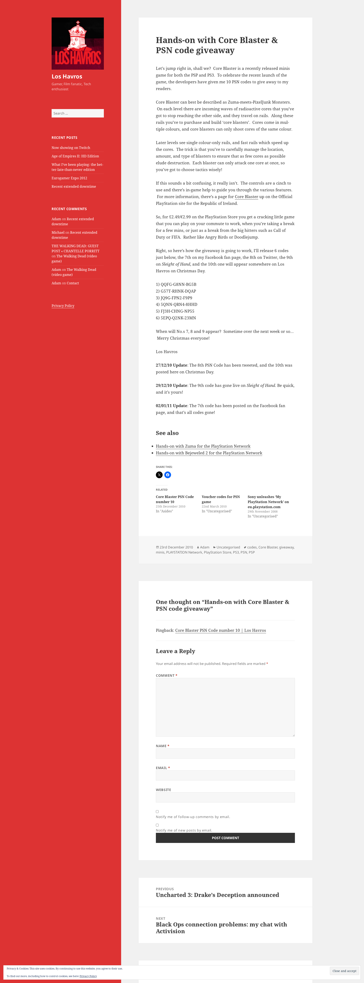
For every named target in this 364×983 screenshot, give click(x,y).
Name (163, 746)
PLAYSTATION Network (184, 552)
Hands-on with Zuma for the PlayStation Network (203, 446)
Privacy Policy (63, 305)
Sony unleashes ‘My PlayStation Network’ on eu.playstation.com (268, 501)
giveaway (286, 547)
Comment (167, 675)
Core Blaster (246, 196)
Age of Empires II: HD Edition (75, 156)
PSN (244, 552)
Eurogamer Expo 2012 (69, 178)
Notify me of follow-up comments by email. (193, 816)
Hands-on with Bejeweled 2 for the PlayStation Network (209, 453)
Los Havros (67, 76)
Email (163, 768)
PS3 (236, 552)
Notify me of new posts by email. (184, 830)
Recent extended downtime (74, 186)
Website (163, 789)
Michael (58, 232)
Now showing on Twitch (71, 147)
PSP (252, 552)
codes (252, 547)
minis (160, 552)
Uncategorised (228, 547)
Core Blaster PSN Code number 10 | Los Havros (220, 630)
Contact (73, 283)
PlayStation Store (217, 552)
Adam (56, 219)
